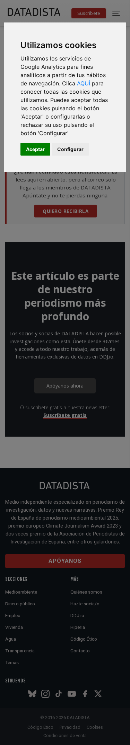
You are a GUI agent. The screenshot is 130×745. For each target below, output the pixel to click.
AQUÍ (83, 83)
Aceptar (35, 149)
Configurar (70, 149)
